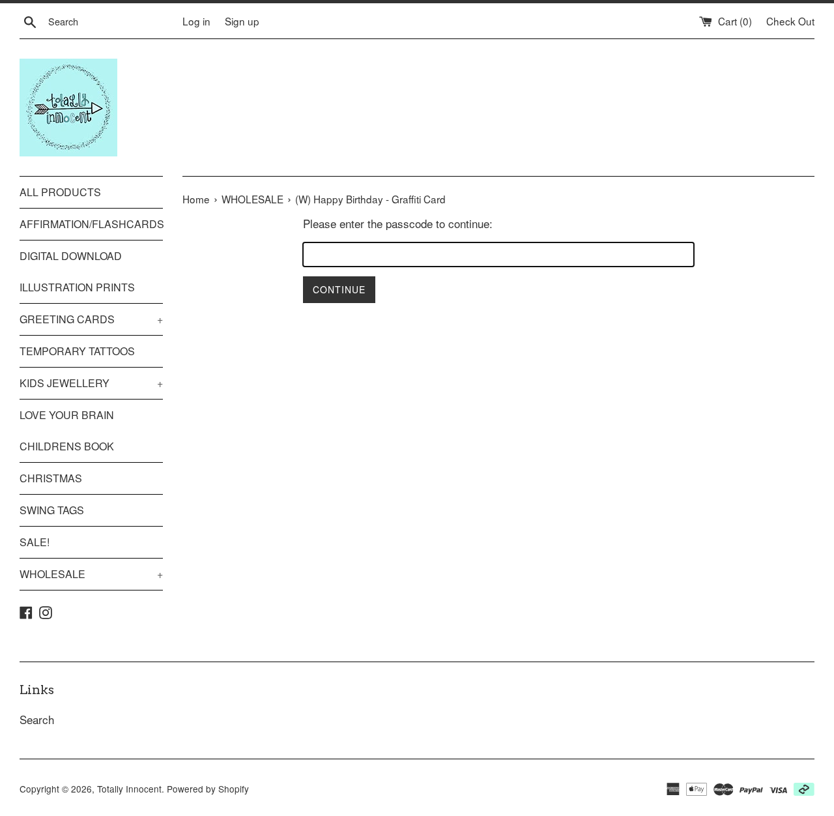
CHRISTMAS (51, 478)
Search (37, 719)
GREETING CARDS (91, 319)
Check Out (790, 21)
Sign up (242, 21)
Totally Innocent (129, 788)
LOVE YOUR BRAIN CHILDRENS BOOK (67, 430)
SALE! (35, 541)
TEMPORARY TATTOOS (77, 350)
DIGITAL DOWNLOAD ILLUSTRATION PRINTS (77, 271)
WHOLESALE (91, 573)
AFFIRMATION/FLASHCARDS (91, 223)
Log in (196, 21)
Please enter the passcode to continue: (398, 223)
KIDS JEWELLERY (91, 382)
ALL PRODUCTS (60, 191)
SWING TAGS (52, 510)
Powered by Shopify (208, 788)
